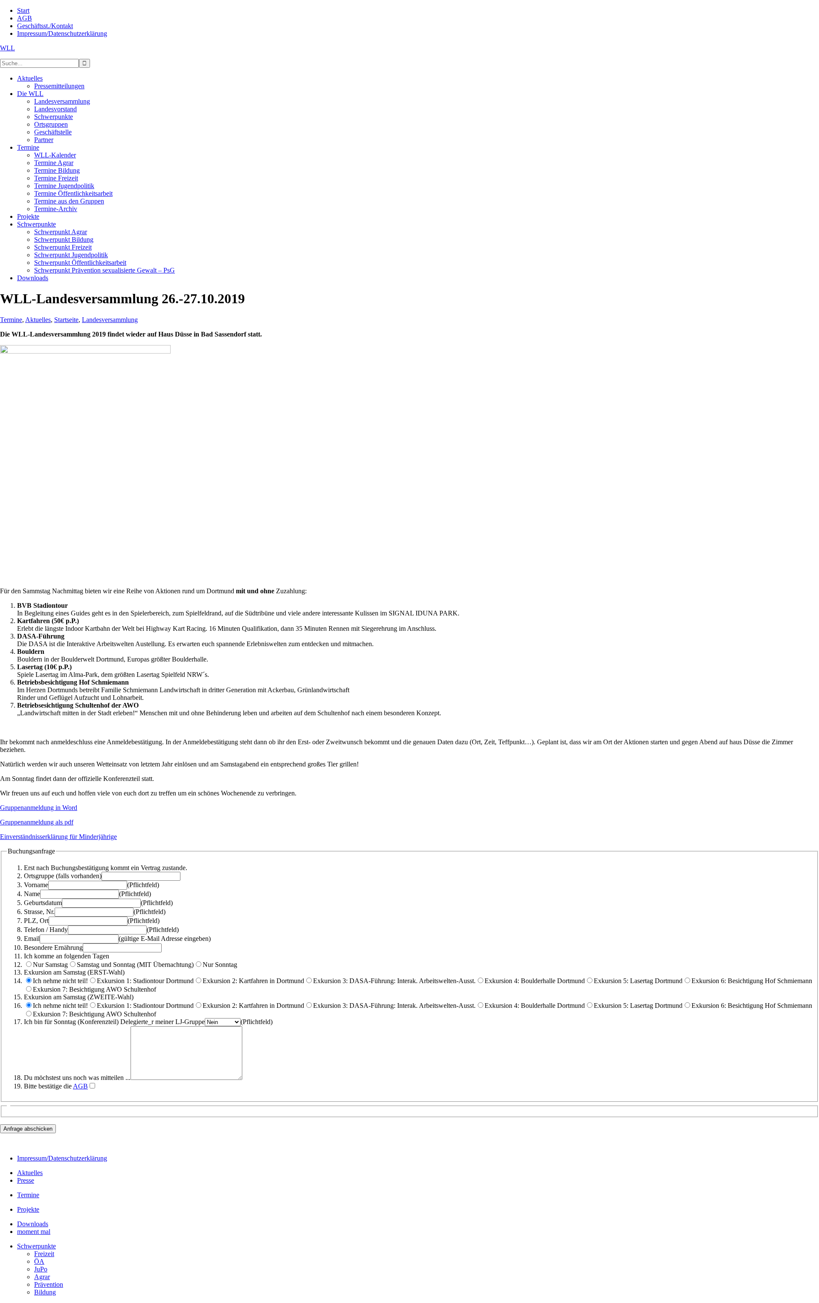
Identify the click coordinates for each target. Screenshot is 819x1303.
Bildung (45, 1292)
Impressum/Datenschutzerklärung (62, 1158)
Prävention (48, 1284)
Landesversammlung (110, 319)
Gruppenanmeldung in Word (38, 807)
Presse (25, 1180)
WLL (7, 48)
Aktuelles (38, 319)
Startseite (66, 319)
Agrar (42, 1276)
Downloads (32, 1224)
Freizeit (44, 1253)
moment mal (33, 1231)
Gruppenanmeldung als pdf (36, 822)
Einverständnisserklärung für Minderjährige (58, 836)
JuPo (40, 1269)
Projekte (28, 1209)
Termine (11, 319)
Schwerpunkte (36, 1246)
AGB (80, 1086)
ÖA (39, 1261)
